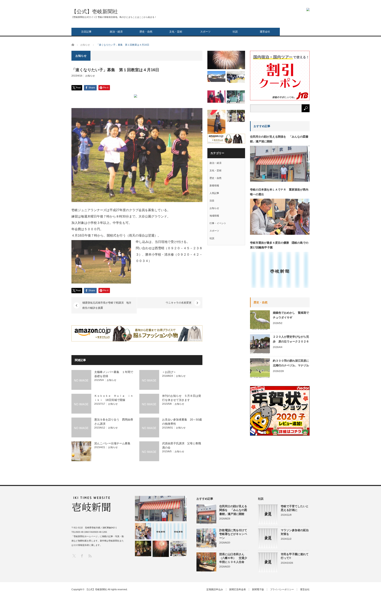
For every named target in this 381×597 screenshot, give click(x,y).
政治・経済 (116, 31)
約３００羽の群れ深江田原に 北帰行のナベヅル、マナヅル (291, 363)
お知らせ (90, 75)
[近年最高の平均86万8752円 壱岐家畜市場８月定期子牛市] (178, 549)
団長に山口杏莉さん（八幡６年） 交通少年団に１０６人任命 (233, 558)
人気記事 (214, 193)
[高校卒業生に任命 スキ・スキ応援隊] (216, 96)
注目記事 (86, 31)
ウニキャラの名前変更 (178, 302)
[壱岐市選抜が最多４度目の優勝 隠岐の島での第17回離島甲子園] (161, 531)
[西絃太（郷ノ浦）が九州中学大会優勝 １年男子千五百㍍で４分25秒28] (178, 531)
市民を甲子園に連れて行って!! (295, 556)
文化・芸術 (175, 31)
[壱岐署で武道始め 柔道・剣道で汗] (216, 122)
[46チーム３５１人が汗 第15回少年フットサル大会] (236, 116)
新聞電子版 (258, 589)
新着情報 (214, 185)
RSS (89, 555)
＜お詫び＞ (169, 372)
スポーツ (205, 31)
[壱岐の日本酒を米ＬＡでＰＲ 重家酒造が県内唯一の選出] (143, 531)
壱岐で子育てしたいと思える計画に (295, 508)
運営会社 (265, 31)
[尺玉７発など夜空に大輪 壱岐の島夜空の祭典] (161, 549)
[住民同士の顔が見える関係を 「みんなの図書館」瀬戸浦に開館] (161, 508)
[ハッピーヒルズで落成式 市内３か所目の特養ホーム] (216, 76)
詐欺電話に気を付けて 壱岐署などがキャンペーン (233, 534)
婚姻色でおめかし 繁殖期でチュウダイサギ (291, 315)
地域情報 (214, 215)
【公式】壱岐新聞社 (94, 11)
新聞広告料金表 (237, 589)
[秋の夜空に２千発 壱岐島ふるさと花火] (226, 60)
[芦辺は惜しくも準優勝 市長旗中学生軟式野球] (236, 97)
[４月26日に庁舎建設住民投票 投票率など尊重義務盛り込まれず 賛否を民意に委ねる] (236, 77)
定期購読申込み (214, 589)
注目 (212, 200)
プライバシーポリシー (282, 589)
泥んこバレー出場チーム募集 (112, 443)
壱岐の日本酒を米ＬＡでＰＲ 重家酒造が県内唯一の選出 (279, 192)
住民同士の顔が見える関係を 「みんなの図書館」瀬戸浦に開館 (279, 139)
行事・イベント (218, 223)
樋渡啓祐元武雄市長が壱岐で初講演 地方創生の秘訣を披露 (106, 305)
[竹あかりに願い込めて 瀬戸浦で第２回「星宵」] (143, 549)
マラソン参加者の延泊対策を (295, 532)
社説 (235, 31)
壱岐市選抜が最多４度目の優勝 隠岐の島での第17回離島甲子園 (279, 245)
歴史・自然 (146, 31)
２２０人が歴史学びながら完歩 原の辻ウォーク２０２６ (291, 339)
